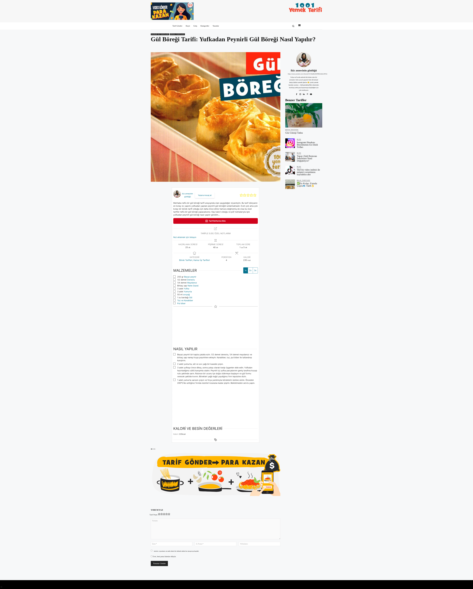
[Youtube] (311, 94)
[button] (293, 26)
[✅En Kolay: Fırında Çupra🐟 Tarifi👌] (290, 184)
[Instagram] (300, 94)
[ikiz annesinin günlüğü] (303, 59)
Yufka (186, 288)
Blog (299, 139)
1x (246, 270)
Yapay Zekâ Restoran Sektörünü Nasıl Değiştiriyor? (307, 158)
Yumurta (188, 291)
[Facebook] (302, 46)
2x (250, 270)
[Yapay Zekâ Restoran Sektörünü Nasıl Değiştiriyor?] (290, 157)
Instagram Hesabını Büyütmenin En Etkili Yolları (307, 144)
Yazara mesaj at (204, 195)
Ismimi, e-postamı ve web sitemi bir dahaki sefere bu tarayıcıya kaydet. (176, 551)
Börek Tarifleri (177, 34)
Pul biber (181, 303)
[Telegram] (319, 46)
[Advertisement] (215, 325)
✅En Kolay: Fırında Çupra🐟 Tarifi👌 (307, 184)
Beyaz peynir (190, 277)
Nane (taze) (193, 285)
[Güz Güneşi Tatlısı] (303, 115)
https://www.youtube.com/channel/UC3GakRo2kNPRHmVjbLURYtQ (304, 74)
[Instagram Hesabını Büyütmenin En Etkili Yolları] (290, 143)
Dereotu (191, 279)
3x (255, 270)
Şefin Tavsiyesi (291, 129)
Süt (190, 297)
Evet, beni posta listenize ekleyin (164, 556)
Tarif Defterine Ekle (238, 221)
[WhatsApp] (314, 46)
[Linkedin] (304, 94)
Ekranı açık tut (189, 221)
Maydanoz (192, 282)
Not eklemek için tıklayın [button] (184, 237)
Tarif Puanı (153, 515)
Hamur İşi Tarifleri (160, 34)
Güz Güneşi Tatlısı (294, 132)
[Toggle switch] (177, 221)
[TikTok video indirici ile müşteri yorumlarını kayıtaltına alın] (290, 170)
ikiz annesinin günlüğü (304, 70)
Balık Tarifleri (303, 180)
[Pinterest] (308, 46)
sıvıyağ (186, 294)
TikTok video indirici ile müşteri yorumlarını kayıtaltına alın (308, 172)
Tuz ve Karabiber (185, 300)
